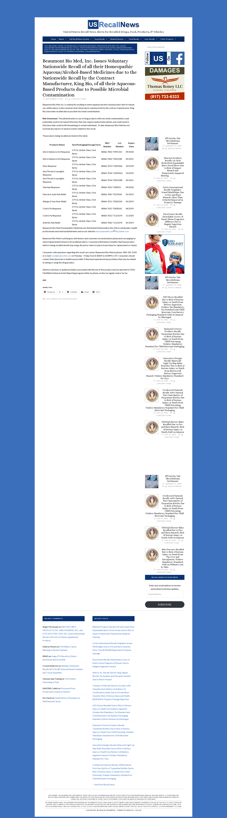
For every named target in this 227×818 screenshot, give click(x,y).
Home (53, 39)
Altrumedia (109, 810)
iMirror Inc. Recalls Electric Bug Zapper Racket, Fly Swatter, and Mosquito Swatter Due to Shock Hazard (111, 676)
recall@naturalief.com (61, 255)
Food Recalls (134, 39)
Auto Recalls (150, 39)
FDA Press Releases (67, 299)
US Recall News (113, 24)
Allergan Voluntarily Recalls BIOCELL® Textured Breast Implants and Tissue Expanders (63, 669)
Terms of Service (125, 810)
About (61, 39)
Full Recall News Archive (79, 39)
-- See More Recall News (103, 784)
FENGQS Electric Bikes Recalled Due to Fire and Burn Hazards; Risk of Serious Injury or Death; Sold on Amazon (172, 427)
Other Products (166, 39)
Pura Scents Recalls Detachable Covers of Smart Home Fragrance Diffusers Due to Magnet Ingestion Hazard (172, 220)
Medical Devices (116, 39)
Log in (138, 810)
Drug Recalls (100, 39)
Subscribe (165, 604)
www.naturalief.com (104, 231)
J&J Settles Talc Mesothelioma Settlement (172, 141)
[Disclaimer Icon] (121, 231)
